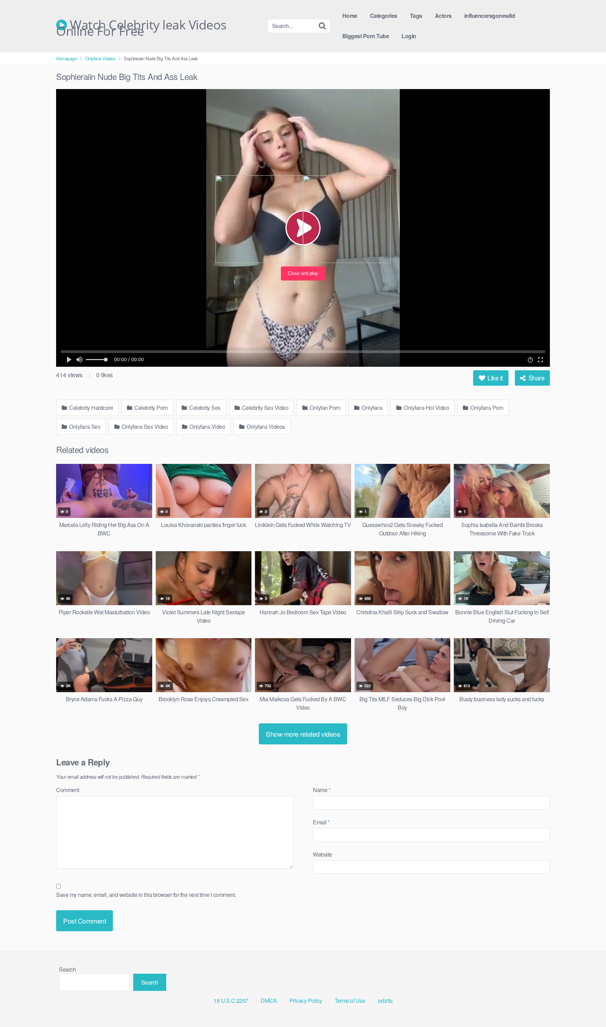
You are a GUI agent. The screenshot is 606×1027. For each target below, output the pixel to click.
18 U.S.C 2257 (231, 1000)
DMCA (269, 1000)
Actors (443, 16)
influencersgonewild (489, 16)
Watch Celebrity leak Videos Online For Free (141, 25)
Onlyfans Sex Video (144, 427)
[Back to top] (586, 1004)
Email (321, 822)
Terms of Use (350, 1000)
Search (67, 969)
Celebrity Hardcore (90, 408)
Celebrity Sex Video (264, 408)
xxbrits (385, 1000)
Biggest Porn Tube (365, 36)
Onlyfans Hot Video (426, 408)
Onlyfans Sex (84, 427)
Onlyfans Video (206, 427)
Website (322, 854)
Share (535, 377)
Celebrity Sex (204, 408)
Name (321, 790)
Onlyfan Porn (325, 408)
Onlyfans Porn (486, 408)
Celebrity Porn (150, 408)
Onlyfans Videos (100, 58)
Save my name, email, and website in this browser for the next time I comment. (146, 895)
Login (409, 36)
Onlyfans (372, 408)
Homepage (66, 58)
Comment (67, 790)
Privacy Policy (305, 1000)
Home (349, 16)
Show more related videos (303, 733)
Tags (416, 16)
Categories (383, 16)
